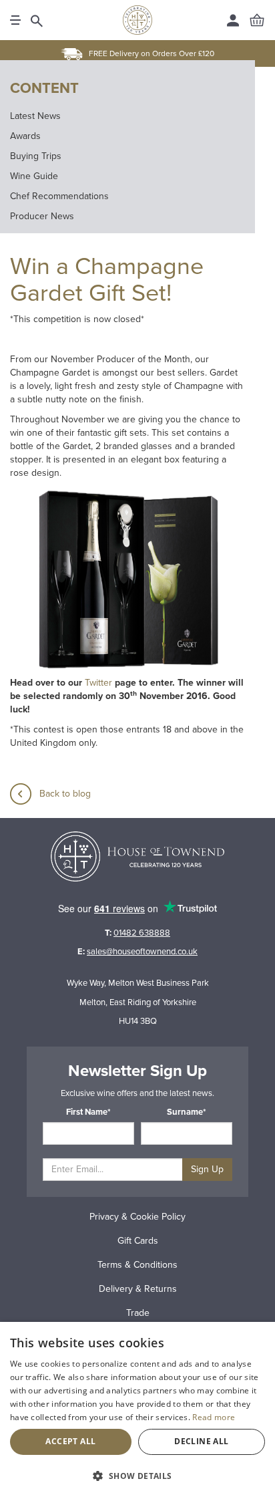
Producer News (42, 216)
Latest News (35, 116)
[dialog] (137, 1409)
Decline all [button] (201, 1441)
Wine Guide (34, 176)
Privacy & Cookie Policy (137, 1216)
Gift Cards (137, 1240)
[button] (137, 1475)
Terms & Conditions (137, 1264)
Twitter (98, 682)
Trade (138, 1313)
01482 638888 (141, 933)
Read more (213, 1417)
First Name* (88, 1112)
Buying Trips (35, 156)
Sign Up (207, 1169)
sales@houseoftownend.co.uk (142, 951)
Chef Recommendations (59, 196)
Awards (25, 136)
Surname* (186, 1112)
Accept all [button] (70, 1441)
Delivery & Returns (138, 1289)
